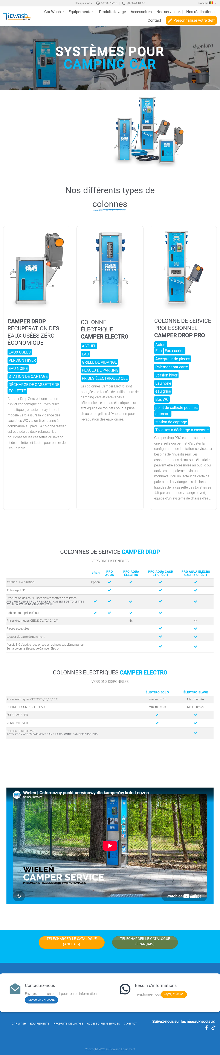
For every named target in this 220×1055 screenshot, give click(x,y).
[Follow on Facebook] (206, 1028)
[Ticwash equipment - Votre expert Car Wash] (17, 16)
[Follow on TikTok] (213, 1028)
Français (203, 3)
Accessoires (141, 12)
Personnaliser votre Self (194, 20)
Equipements (80, 12)
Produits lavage (112, 12)
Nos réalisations (200, 12)
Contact (154, 20)
